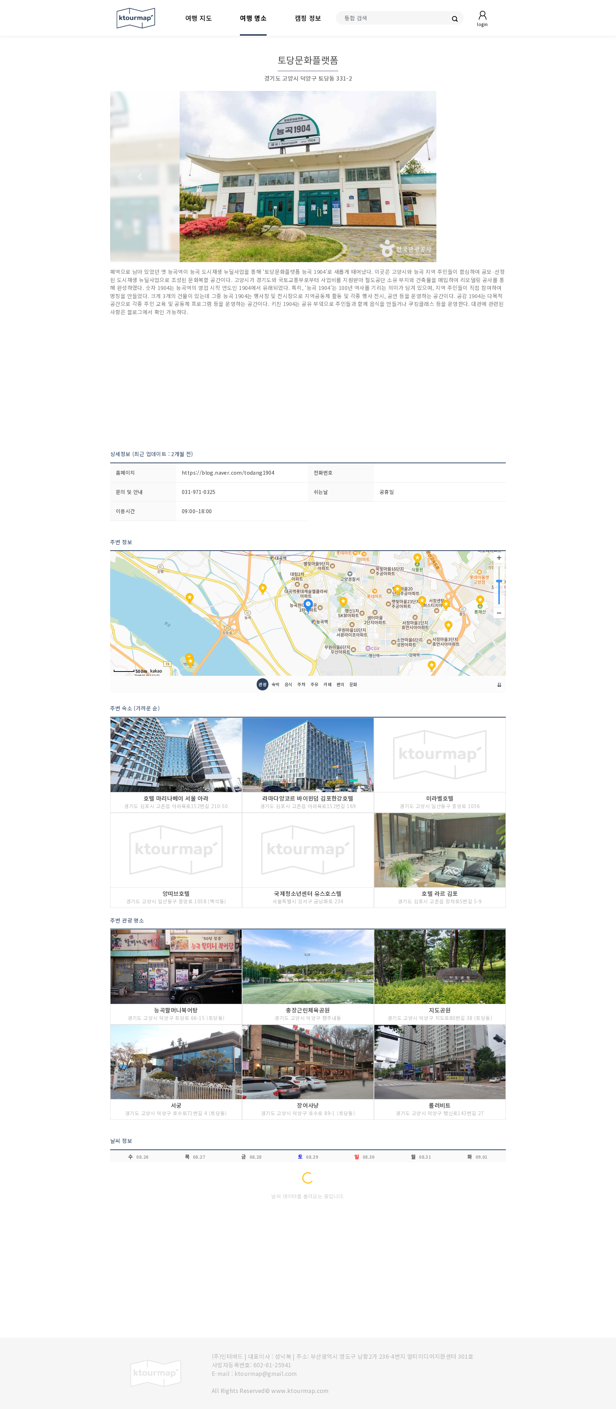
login (482, 24)
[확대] (499, 557)
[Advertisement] (308, 383)
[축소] (499, 612)
